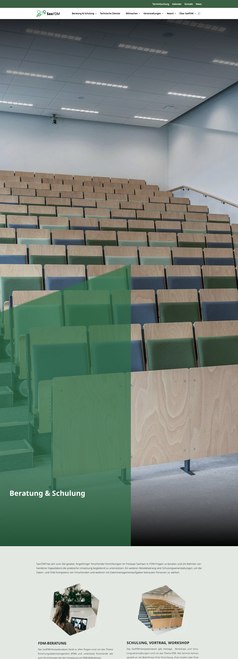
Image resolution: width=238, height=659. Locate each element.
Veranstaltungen (152, 13)
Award (170, 13)
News (199, 4)
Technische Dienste (110, 13)
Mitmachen (132, 13)
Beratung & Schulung (83, 13)
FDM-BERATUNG (52, 643)
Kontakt (189, 4)
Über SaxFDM (186, 13)
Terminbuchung (160, 4)
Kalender (177, 4)
